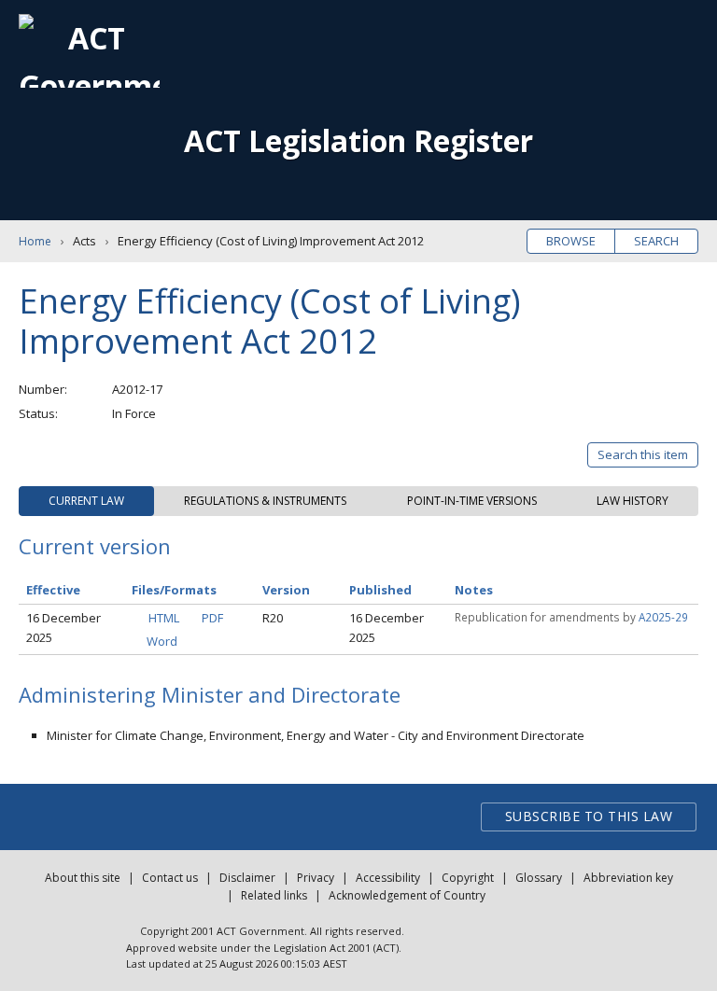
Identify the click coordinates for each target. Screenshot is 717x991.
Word (162, 641)
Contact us (170, 878)
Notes (474, 589)
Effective (53, 589)
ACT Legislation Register (358, 140)
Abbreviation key (628, 878)
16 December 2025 (63, 627)
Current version (95, 546)
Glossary (538, 878)
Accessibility (388, 878)
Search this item (643, 454)
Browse (571, 240)
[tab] (86, 501)
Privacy (315, 878)
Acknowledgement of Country (407, 895)
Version (286, 589)
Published (380, 589)
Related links (274, 895)
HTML (163, 617)
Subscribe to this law (589, 816)
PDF (212, 617)
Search (656, 240)
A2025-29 (663, 616)
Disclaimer (247, 878)
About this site (82, 878)
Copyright (468, 878)
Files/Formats (174, 589)
